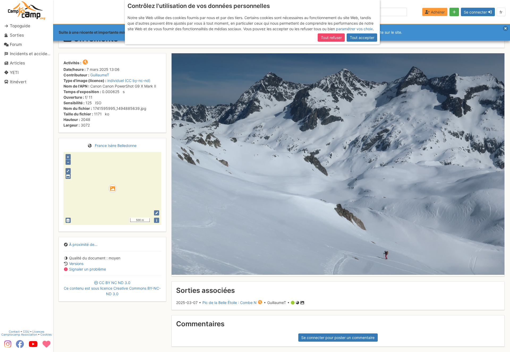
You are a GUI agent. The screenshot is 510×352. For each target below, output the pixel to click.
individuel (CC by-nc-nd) (128, 80)
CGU (26, 331)
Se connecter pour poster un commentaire (338, 337)
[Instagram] (6, 346)
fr (501, 12)
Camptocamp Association (19, 334)
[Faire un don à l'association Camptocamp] (46, 346)
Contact (14, 331)
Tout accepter (362, 37)
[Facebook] (20, 346)
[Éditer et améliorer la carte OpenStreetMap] (156, 212)
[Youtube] (33, 346)
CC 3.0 (112, 288)
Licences (38, 331)
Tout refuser (331, 37)
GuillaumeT (99, 75)
